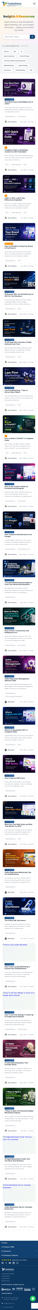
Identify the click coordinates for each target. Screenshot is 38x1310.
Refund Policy (6, 1281)
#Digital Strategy (22, 1029)
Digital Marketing (9, 65)
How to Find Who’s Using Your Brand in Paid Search (19, 247)
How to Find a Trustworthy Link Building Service (17, 631)
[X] (6, 1263)
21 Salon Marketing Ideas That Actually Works (16, 1064)
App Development (9, 56)
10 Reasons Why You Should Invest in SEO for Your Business (19, 295)
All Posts (6, 51)
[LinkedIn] (14, 1263)
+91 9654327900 (8, 1307)
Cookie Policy (6, 1278)
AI (21, 51)
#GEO (25, 212)
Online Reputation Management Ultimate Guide (17, 680)
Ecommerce (7, 70)
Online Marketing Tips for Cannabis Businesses (18, 1208)
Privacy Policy (6, 1276)
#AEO (7, 164)
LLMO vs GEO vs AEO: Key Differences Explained (15, 199)
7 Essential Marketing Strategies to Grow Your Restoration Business (18, 583)
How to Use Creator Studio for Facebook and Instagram (16, 487)
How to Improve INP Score (15, 778)
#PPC (19, 260)
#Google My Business (24, 549)
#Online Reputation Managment (14, 696)
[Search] (32, 37)
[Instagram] (17, 1263)
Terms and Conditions (8, 1273)
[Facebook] (3, 1263)
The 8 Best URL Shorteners (15, 920)
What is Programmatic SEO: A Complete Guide (16, 731)
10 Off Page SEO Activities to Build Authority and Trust (18, 343)
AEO (15, 51)
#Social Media (22, 501)
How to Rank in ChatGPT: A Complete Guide (19, 439)
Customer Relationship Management (15, 60)
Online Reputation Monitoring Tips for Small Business (18, 873)
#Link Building (21, 116)
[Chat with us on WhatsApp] (33, 1298)
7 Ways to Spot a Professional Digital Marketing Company (19, 1112)
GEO (31, 70)
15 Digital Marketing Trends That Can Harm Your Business (17, 1160)
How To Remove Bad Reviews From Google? (18, 535)
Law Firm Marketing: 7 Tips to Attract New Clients (16, 391)
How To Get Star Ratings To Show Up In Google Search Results (19, 1016)
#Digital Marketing (10, 116)
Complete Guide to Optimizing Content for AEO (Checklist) (16, 151)
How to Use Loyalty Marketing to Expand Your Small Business (17, 967)
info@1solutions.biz (9, 1303)
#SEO (25, 164)
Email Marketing (20, 70)
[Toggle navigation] (34, 3)
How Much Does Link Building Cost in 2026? (19, 103)
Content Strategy (24, 56)
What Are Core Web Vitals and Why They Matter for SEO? (18, 825)
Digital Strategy (23, 65)
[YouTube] (10, 1263)
